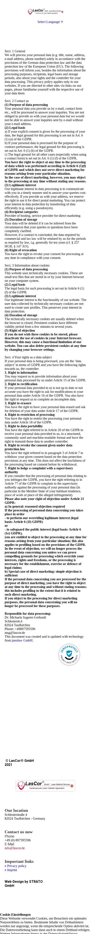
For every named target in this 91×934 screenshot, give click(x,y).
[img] (45, 11)
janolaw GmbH (22, 640)
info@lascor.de (15, 848)
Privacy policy (16, 866)
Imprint (12, 870)
